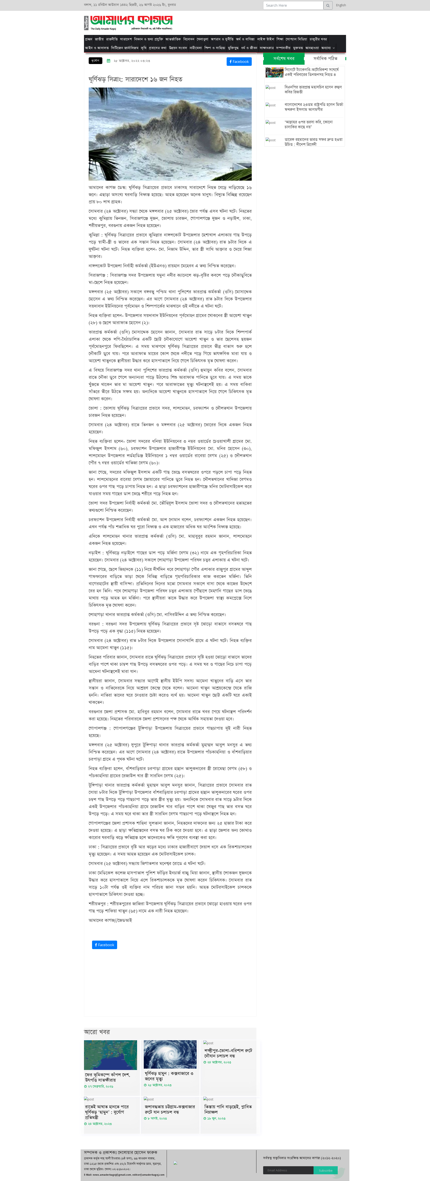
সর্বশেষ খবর (284, 59)
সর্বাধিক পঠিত (325, 59)
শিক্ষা (280, 39)
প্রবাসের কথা (158, 48)
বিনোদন (188, 39)
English (340, 5)
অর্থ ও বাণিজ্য (245, 39)
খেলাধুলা (203, 39)
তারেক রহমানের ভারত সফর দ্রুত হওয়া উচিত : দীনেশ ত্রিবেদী (313, 142)
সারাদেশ (126, 39)
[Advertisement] (271, 22)
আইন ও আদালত (97, 48)
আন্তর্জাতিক (173, 39)
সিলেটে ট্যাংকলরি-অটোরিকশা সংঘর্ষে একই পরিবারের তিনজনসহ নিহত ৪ (312, 72)
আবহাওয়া (312, 48)
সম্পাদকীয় (283, 48)
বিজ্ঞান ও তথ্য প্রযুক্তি (148, 39)
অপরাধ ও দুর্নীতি (222, 39)
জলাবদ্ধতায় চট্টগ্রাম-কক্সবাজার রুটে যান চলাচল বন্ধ (170, 1109)
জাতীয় (99, 39)
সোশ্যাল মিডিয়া (296, 39)
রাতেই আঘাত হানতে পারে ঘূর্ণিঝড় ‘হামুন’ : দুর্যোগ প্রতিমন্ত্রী (107, 1112)
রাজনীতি (112, 39)
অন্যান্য (326, 48)
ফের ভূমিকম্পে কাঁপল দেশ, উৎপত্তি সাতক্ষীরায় (107, 1077)
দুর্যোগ (95, 61)
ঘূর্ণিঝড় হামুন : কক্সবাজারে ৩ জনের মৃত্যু (169, 1076)
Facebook (240, 61)
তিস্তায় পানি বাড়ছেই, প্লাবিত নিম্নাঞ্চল (228, 1109)
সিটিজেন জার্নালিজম (124, 48)
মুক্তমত (298, 48)
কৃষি (143, 48)
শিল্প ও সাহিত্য (215, 48)
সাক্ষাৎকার (267, 48)
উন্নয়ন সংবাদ (178, 48)
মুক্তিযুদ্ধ (233, 48)
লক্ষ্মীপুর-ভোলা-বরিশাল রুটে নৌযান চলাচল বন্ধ (228, 1053)
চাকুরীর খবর (318, 39)
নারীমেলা (196, 48)
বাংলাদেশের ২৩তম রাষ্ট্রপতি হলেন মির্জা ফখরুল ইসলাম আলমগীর (314, 107)
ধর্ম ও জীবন (249, 48)
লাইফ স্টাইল (265, 39)
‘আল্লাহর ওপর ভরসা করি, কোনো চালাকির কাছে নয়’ (309, 125)
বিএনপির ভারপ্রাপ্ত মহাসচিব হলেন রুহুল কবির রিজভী (313, 90)
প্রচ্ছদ (88, 39)
